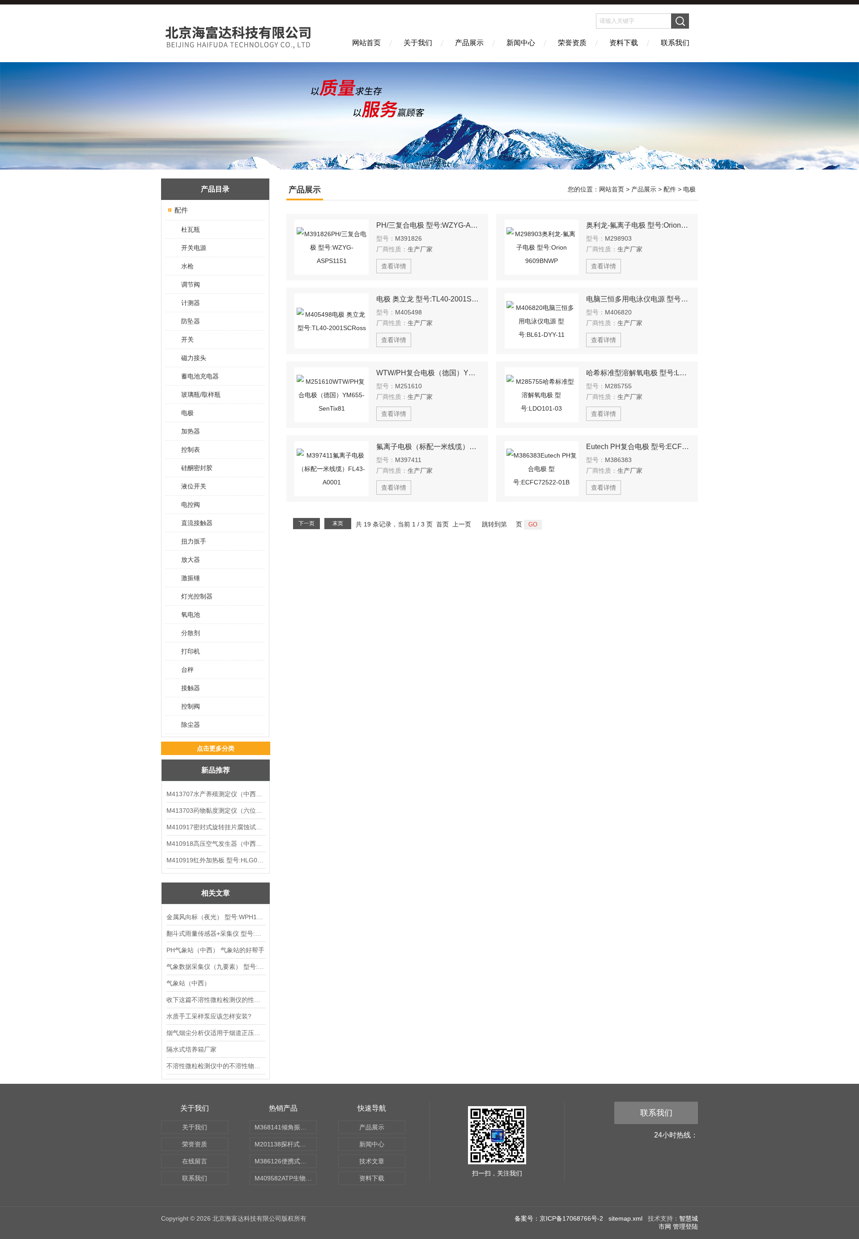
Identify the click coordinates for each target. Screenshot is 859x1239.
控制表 (190, 449)
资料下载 (623, 43)
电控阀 (190, 504)
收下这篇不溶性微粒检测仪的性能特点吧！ (215, 999)
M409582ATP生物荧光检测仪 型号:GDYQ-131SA (286, 1178)
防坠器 (190, 321)
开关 (187, 339)
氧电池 (190, 614)
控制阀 (190, 706)
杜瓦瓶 (190, 229)
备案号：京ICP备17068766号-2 (559, 1218)
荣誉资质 (572, 43)
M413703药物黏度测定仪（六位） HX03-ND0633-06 (215, 810)
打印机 (190, 651)
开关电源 (193, 247)
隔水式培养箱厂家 (191, 1049)
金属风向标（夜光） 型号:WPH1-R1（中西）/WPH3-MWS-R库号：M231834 (215, 917)
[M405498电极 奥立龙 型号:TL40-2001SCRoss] (331, 320)
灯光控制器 (197, 596)
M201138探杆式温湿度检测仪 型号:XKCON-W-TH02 (286, 1144)
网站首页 (366, 43)
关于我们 (418, 43)
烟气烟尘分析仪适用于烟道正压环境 (215, 1032)
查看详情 (393, 266)
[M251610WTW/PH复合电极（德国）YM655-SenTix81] (331, 394)
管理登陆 (685, 1226)
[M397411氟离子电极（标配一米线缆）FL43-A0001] (331, 468)
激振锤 (190, 577)
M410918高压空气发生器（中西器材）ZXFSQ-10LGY (215, 843)
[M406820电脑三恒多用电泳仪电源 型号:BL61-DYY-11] (542, 320)
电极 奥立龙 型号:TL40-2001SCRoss (428, 299)
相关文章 (215, 893)
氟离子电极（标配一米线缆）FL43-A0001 (428, 446)
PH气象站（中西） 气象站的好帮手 (215, 950)
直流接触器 (197, 522)
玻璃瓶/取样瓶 (201, 394)
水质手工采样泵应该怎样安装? (208, 1016)
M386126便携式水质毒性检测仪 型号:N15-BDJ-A (286, 1161)
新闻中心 (520, 43)
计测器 (190, 302)
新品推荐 (215, 770)
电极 (187, 412)
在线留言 (194, 1161)
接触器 (190, 688)
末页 (337, 523)
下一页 (306, 523)
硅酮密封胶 (197, 467)
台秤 (187, 669)
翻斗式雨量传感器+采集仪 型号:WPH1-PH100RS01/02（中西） (215, 933)
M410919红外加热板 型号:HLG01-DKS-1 (215, 860)
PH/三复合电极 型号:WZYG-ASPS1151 (428, 225)
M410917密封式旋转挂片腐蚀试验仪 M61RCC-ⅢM (215, 827)
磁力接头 (193, 357)
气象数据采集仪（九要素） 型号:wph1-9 (215, 966)
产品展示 (469, 43)
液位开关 (193, 486)
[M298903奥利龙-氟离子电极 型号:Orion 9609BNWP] (542, 247)
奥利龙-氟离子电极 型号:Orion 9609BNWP (638, 225)
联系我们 (675, 43)
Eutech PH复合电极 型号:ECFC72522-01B (638, 446)
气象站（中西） (188, 983)
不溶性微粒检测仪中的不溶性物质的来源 (215, 1065)
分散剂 (190, 632)
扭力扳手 (193, 541)
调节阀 (190, 284)
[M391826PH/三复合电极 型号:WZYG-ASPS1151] (331, 247)
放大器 (190, 559)
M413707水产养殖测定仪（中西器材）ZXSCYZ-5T (215, 794)
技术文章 (371, 1161)
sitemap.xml (625, 1218)
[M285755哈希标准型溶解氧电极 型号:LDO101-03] (542, 394)
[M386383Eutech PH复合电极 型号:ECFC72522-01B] (542, 468)
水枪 (187, 266)
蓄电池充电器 (200, 376)
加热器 (190, 431)
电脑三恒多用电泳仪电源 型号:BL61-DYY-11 (638, 299)
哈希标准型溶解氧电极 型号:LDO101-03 (638, 373)
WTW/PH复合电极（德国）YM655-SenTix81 (428, 373)
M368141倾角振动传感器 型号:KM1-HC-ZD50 (286, 1127)
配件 (181, 210)
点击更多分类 (215, 748)
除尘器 (190, 724)
